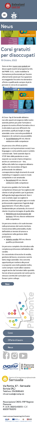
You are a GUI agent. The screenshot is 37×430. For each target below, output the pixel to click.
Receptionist (11, 180)
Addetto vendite (12, 239)
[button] (7, 283)
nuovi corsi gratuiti (20, 66)
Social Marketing (12, 139)
